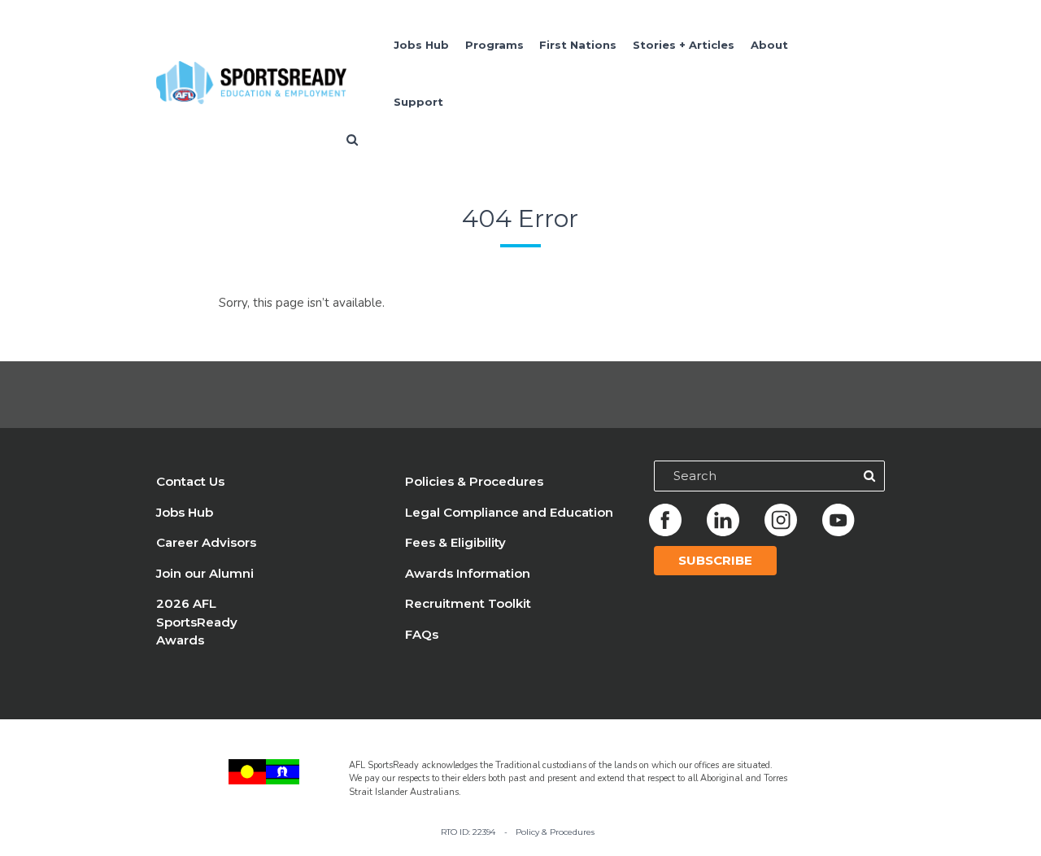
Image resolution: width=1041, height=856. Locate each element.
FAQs (421, 634)
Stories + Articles (683, 44)
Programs (494, 44)
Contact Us (190, 481)
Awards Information (467, 573)
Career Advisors (206, 542)
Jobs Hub (421, 44)
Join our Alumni (205, 573)
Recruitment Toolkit (468, 603)
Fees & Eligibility (455, 542)
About (769, 44)
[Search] (869, 476)
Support (418, 101)
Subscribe (715, 560)
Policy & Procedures (555, 831)
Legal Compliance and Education (509, 512)
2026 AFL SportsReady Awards (196, 622)
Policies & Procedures (474, 481)
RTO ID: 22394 (468, 831)
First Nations (577, 44)
